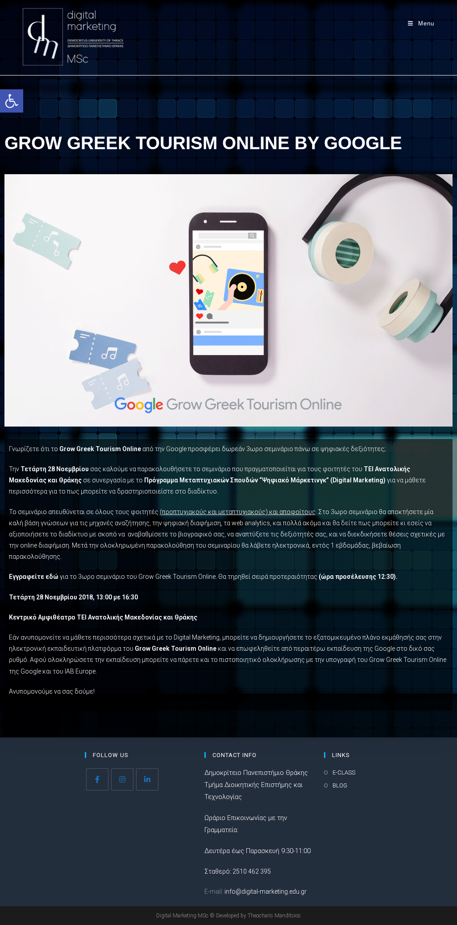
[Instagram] (122, 779)
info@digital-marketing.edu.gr (265, 891)
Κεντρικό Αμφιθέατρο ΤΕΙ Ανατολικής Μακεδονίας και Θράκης (103, 617)
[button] (11, 101)
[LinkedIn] (147, 779)
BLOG (339, 785)
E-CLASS (343, 772)
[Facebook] (97, 779)
